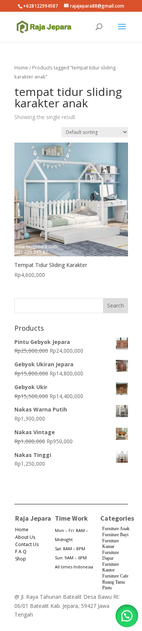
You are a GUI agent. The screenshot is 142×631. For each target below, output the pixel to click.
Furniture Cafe (115, 576)
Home (21, 67)
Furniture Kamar (110, 543)
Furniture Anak (116, 528)
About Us (25, 537)
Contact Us (27, 544)
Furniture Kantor (110, 567)
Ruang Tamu (113, 582)
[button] (126, 615)
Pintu (107, 587)
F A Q (21, 551)
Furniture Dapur (110, 555)
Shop (20, 559)
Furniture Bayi (115, 534)
